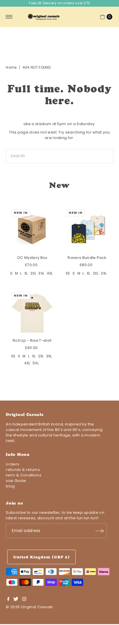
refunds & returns (23, 469)
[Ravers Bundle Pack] (87, 229)
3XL (41, 273)
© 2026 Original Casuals (29, 606)
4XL (50, 273)
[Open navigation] (9, 17)
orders (12, 464)
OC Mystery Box (32, 257)
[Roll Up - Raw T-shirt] (32, 312)
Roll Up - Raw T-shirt (32, 340)
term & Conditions (23, 475)
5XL (36, 363)
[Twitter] (15, 599)
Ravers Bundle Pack (87, 257)
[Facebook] (8, 599)
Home (11, 67)
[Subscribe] (99, 531)
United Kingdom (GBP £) (41, 557)
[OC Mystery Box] (32, 229)
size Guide (16, 480)
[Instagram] (24, 599)
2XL (33, 273)
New (59, 185)
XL (26, 273)
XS (68, 273)
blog (10, 486)
